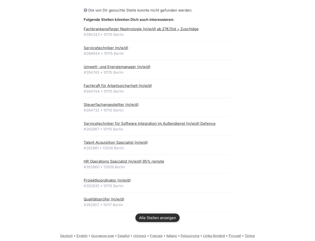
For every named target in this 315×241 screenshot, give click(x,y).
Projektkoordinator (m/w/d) (107, 180)
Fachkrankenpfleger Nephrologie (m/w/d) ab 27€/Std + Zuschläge (141, 29)
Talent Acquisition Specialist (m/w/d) (116, 142)
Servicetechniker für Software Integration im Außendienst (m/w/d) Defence (150, 123)
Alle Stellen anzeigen (157, 217)
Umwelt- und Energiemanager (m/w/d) (117, 66)
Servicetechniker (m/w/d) (106, 47)
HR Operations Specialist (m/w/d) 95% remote (124, 161)
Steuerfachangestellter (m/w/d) (111, 104)
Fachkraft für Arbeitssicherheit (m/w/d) (118, 85)
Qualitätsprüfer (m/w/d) (104, 199)
